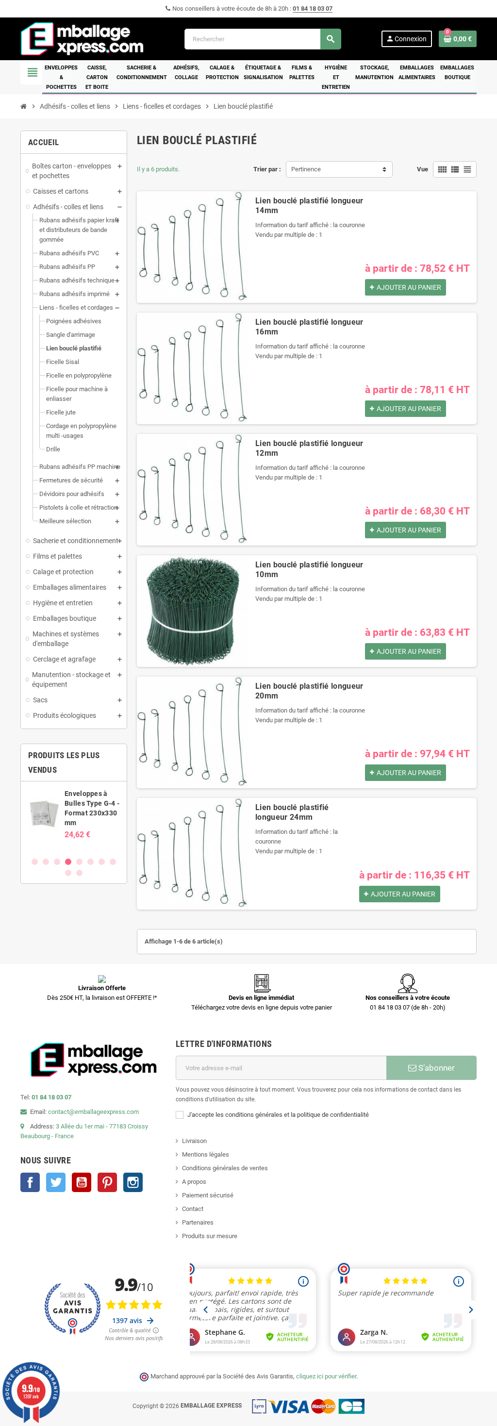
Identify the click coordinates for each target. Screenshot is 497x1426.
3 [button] (57, 862)
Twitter (56, 1182)
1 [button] (35, 862)
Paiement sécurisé (207, 1195)
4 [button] (68, 862)
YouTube (81, 1182)
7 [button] (102, 862)
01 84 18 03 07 (312, 8)
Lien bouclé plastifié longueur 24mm (292, 812)
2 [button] (46, 862)
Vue (422, 169)
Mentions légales (205, 1154)
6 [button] (90, 862)
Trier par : (267, 169)
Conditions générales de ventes (225, 1168)
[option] (73, 818)
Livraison (194, 1140)
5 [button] (79, 862)
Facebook (30, 1182)
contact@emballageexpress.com (93, 1111)
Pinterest (107, 1182)
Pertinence (306, 169)
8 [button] (113, 862)
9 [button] (68, 873)
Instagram (133, 1182)
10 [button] (79, 873)
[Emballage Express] (82, 38)
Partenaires (198, 1222)
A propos (194, 1181)
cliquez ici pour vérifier (326, 1376)
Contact (192, 1208)
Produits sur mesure (209, 1236)
